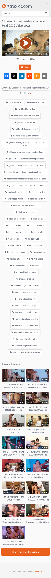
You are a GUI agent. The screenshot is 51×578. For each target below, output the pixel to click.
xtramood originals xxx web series (26, 352)
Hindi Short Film (15, 102)
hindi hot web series (26, 212)
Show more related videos (25, 551)
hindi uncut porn (35, 245)
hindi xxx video (18, 265)
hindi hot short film (37, 198)
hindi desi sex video (15, 192)
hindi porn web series (17, 232)
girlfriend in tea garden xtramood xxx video (26, 185)
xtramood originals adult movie (26, 285)
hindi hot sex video (15, 198)
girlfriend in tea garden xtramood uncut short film (26, 178)
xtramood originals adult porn (26, 292)
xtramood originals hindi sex (26, 312)
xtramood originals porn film (26, 318)
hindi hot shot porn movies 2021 (26, 205)
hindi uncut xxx (15, 258)
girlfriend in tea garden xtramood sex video (26, 165)
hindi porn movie (15, 225)
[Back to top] (47, 573)
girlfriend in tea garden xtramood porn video (26, 158)
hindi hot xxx (38, 218)
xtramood (36, 265)
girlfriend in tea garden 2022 (26, 129)
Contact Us (38, 571)
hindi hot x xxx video (17, 218)
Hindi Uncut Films (36, 102)
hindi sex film (38, 232)
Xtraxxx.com (19, 6)
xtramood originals (26, 278)
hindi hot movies (38, 192)
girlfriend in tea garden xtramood (26, 135)
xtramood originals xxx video (26, 345)
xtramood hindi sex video (26, 272)
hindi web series (36, 258)
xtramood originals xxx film (26, 338)
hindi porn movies (36, 225)
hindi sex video (14, 238)
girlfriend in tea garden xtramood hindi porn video (26, 144)
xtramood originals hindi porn (26, 305)
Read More (24, 93)
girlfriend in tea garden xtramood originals (26, 152)
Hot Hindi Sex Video (26, 109)
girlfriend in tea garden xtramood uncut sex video (26, 172)
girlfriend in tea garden (26, 122)
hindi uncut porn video (16, 252)
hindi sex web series (36, 238)
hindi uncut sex (38, 252)
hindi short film (16, 245)
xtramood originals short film (26, 325)
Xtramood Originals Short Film (26, 115)
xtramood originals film (26, 298)
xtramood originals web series (26, 332)
